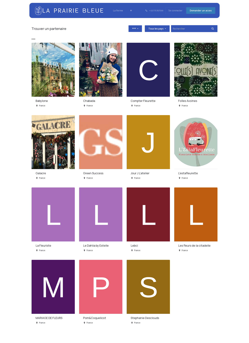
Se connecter (175, 10)
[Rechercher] (212, 28)
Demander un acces (201, 10)
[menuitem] (118, 10)
